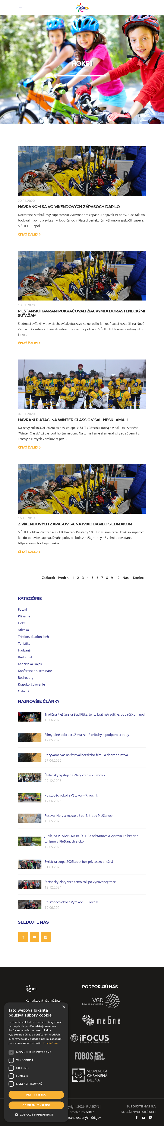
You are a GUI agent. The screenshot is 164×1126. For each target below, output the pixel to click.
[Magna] (101, 1026)
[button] (36, 1114)
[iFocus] (89, 1044)
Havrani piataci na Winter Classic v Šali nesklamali (72, 420)
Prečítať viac (50, 1043)
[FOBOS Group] (89, 1063)
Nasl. (126, 577)
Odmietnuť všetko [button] (36, 1105)
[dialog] (36, 1062)
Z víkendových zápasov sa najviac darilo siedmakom (75, 524)
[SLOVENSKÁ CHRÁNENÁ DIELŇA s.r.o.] (89, 1081)
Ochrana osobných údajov (82, 1117)
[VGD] (101, 1007)
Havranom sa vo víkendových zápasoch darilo (69, 206)
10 (118, 577)
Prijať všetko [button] (36, 1094)
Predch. (63, 577)
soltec (90, 1112)
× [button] (63, 1007)
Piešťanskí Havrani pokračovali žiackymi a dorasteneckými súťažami (81, 313)
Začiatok (48, 577)
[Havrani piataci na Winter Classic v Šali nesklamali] (82, 384)
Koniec (138, 577)
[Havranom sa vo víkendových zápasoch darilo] (82, 171)
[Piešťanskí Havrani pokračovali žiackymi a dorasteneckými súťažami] (82, 276)
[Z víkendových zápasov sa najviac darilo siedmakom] (82, 488)
